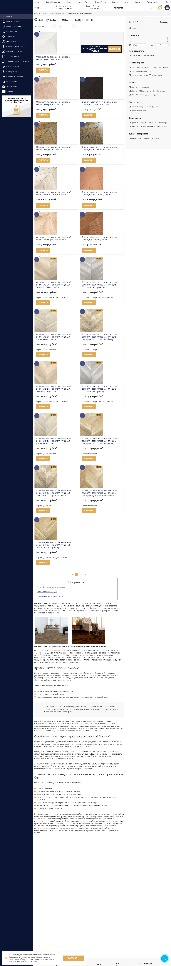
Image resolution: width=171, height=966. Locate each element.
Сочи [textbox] (39, 8)
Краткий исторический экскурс (51, 587)
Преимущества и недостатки (50, 596)
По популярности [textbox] (41, 26)
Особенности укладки (47, 592)
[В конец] (85, 574)
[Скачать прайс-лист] (16, 106)
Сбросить (164, 22)
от (130, 45)
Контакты (118, 8)
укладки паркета (59, 650)
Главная (37, 13)
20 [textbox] (60, 26)
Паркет (46, 13)
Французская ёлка (58, 13)
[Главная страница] (16, 5)
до (152, 45)
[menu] (16, 50)
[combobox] (40, 7)
